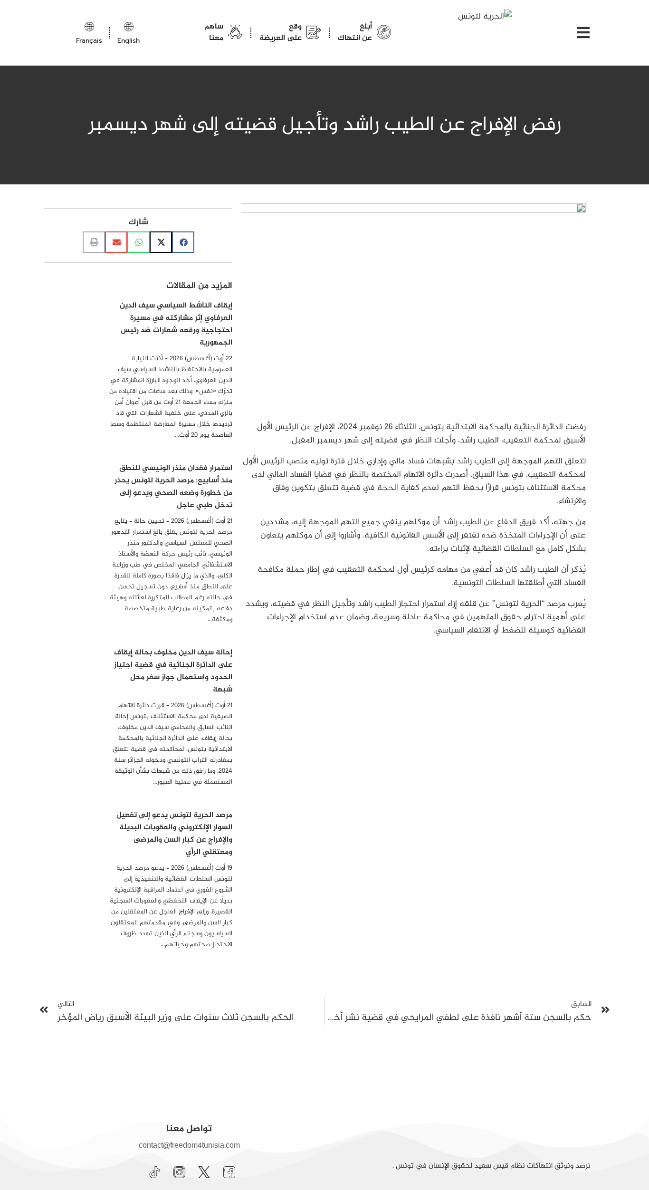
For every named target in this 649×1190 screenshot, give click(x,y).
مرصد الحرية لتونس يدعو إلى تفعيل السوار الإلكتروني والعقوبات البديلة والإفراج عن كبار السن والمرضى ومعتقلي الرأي (174, 834)
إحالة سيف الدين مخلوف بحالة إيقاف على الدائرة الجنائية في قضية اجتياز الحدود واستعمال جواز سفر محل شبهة (173, 671)
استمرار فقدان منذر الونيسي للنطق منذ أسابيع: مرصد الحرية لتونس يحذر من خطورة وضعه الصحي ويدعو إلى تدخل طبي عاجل (173, 487)
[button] (183, 242)
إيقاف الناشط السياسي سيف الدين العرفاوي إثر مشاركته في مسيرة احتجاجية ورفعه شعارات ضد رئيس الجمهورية (176, 324)
